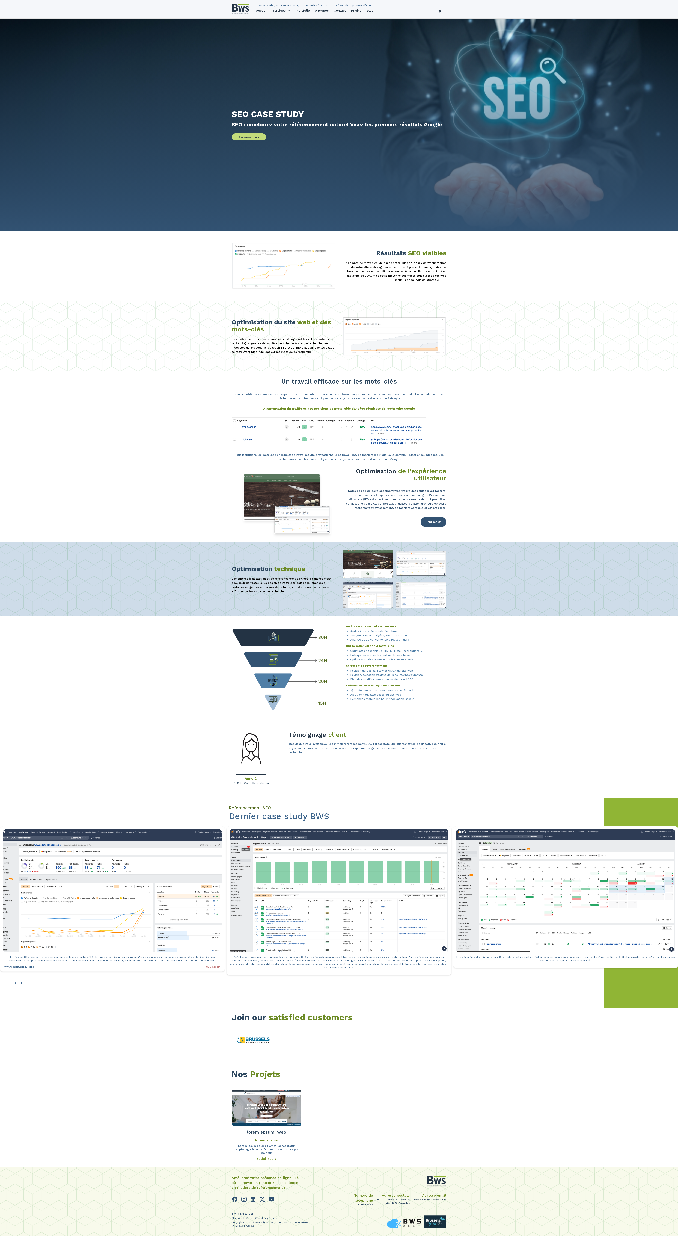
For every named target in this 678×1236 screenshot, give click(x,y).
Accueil (261, 10)
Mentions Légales (242, 1218)
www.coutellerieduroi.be (19, 966)
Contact (340, 10)
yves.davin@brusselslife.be (430, 1199)
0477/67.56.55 (364, 1204)
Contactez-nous (249, 136)
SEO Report (440, 966)
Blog (370, 10)
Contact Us (433, 522)
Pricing (356, 10)
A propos (322, 10)
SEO (217, 966)
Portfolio (303, 10)
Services (279, 10)
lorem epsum (266, 1140)
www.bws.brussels (243, 1225)
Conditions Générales (267, 1218)
